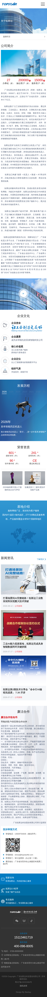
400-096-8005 (23, 946)
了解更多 (40, 559)
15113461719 (23, 937)
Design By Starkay (23, 992)
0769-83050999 (16, 951)
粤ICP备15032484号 (23, 982)
